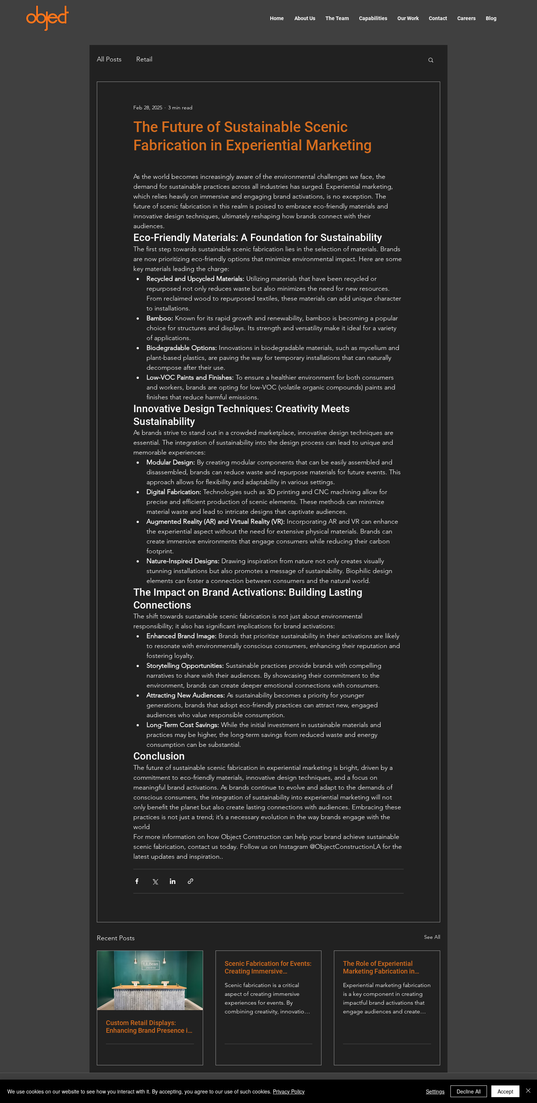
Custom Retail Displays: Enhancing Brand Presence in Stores (148, 1026)
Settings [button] (435, 1091)
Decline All (469, 1091)
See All (432, 937)
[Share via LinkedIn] (172, 881)
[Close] (528, 1091)
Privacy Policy (289, 1091)
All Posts (109, 59)
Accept (505, 1091)
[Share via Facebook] (136, 881)
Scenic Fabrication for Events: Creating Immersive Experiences (268, 967)
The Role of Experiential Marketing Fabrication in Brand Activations (379, 967)
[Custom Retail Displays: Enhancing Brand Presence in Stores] (150, 980)
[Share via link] (190, 881)
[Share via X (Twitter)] (154, 881)
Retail (144, 59)
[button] (430, 60)
